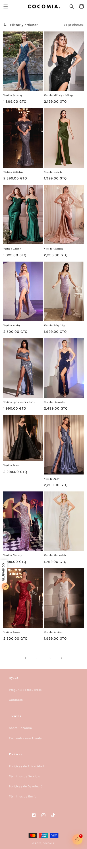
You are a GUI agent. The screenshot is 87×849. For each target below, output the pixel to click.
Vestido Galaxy (12, 249)
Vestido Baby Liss (54, 326)
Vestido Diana (11, 466)
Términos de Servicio (24, 776)
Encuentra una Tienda (25, 738)
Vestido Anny (52, 479)
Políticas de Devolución (27, 786)
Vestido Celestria (13, 172)
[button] (5, 6)
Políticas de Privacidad (26, 766)
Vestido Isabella (53, 172)
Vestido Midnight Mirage (59, 96)
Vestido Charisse (53, 249)
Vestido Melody (12, 556)
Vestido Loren (11, 632)
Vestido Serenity (13, 96)
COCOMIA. (49, 843)
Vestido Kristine (53, 632)
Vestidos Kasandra (54, 402)
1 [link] (25, 658)
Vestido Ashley (12, 326)
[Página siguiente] (61, 658)
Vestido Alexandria (55, 556)
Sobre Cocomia (20, 728)
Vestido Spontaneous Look (19, 402)
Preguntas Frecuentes (25, 690)
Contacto (16, 700)
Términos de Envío (23, 796)
